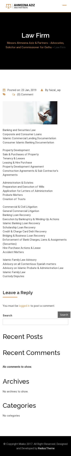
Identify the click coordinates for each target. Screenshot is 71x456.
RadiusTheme (46, 448)
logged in (24, 305)
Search (7, 315)
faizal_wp (55, 90)
